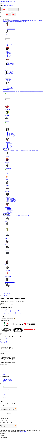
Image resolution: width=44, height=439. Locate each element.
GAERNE (33, 92)
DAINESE (15, 20)
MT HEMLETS (16, 21)
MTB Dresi (7, 162)
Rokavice (6, 62)
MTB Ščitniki (7, 197)
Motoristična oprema (6, 18)
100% (30, 92)
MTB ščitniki (9, 212)
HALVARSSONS (22, 21)
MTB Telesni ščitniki (11, 198)
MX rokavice (9, 143)
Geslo (3, 405)
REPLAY (11, 21)
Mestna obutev (10, 73)
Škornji (6, 70)
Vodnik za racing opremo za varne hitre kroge (11, 312)
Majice (6, 232)
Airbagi (8, 80)
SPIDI (21, 20)
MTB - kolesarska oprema (7, 148)
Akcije (4, 374)
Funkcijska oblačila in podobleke (11, 86)
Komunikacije (9, 55)
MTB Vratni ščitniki (11, 201)
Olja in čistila (7, 264)
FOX (4, 21)
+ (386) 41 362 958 (6, 3)
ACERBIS (38, 20)
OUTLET (4, 289)
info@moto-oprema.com (8, 5)
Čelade (6, 51)
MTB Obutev (7, 191)
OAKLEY (21, 92)
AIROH (41, 20)
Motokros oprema (6, 89)
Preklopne (9, 53)
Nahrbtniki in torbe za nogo (10, 282)
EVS (18, 91)
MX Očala (7, 121)
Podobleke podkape (10, 87)
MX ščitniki (9, 146)
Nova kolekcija (5, 288)
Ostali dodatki (7, 287)
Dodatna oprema (6, 256)
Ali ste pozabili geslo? (4, 415)
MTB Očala (7, 179)
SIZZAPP (31, 258)
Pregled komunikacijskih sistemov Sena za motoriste (12, 313)
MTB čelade (9, 211)
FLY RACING (8, 92)
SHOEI (31, 20)
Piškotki (4, 395)
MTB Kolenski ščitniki (11, 200)
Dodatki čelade (10, 56)
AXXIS (34, 20)
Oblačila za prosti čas (6, 213)
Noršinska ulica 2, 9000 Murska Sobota (7, 1)
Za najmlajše (7, 142)
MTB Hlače (7, 156)
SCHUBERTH (25, 20)
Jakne (6, 43)
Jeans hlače (9, 37)
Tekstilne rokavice (10, 63)
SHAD (10, 258)
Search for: (2, 11)
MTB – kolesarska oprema (7, 369)
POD (34, 91)
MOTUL (20, 258)
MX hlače (9, 147)
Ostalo (6, 255)
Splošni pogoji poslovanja (7, 379)
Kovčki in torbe (8, 270)
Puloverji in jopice (8, 226)
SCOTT (21, 91)
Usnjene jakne (9, 45)
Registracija (3, 433)
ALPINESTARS (6, 20)
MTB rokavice (10, 210)
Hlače (6, 34)
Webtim (6, 397)
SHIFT (36, 91)
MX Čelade (7, 115)
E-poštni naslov (5, 420)
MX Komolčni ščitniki (11, 134)
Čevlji (6, 244)
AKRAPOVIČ (9, 215)
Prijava (9, 413)
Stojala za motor (8, 276)
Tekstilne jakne (10, 44)
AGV (29, 20)
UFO (16, 91)
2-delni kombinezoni (11, 29)
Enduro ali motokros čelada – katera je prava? (11, 311)
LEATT (24, 91)
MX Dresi (7, 103)
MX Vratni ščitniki (10, 136)
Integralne (9, 52)
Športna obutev (10, 71)
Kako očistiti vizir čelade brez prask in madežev (11, 309)
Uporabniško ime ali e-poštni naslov (9, 403)
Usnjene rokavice (10, 64)
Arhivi (1, 320)
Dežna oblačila (10, 88)
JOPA (6, 21)
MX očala (9, 145)
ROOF (18, 20)
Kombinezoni (7, 27)
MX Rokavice (7, 109)
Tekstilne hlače (10, 35)
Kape (6, 238)
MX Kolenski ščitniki (11, 135)
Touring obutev (10, 72)
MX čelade (9, 144)
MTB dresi (9, 209)
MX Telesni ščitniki (10, 133)
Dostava (4, 381)
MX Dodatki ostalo (8, 126)
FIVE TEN (23, 150)
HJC (8, 21)
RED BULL (17, 92)
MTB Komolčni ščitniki (11, 199)
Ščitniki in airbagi (8, 79)
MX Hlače (7, 97)
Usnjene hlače (9, 36)
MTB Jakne (7, 185)
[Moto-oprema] (22, 7)
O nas (4, 378)
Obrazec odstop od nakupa (7, 380)
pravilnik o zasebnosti (23, 431)
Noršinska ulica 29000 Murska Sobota (4, 342)
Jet (7, 54)
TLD (42, 91)
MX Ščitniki (7, 132)
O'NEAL (10, 20)
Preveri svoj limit (3, 338)
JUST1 (4, 92)
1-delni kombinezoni (11, 28)
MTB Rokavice (8, 168)
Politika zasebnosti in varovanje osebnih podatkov (12, 393)
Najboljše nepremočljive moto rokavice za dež (11, 310)
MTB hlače (9, 208)
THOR (27, 92)
